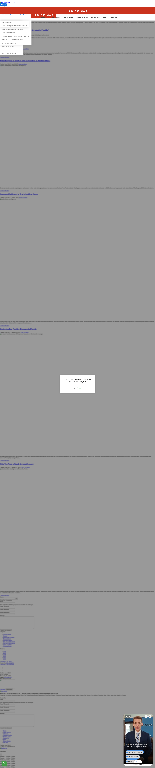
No (75, 388)
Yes (80, 388)
